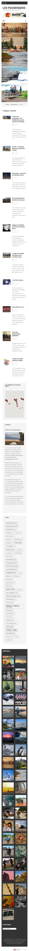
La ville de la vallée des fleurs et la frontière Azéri (18, 255)
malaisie (9, 579)
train (18, 93)
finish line (9, 556)
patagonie (9, 602)
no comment (12, 593)
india (8, 576)
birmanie (9, 539)
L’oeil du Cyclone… (18, 280)
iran (16, 576)
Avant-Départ (10, 536)
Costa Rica (5, 59)
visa (16, 636)
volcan (9, 639)
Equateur (18, 553)
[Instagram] (5, 3)
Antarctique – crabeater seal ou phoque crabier (12, 79)
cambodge (5, 93)
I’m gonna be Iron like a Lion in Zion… (14, 50)
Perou (9, 610)
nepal (20, 589)
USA (20, 45)
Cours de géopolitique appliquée (16, 333)
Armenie (9, 533)
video (4, 64)
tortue (12, 62)
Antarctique (6, 76)
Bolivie (18, 539)
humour (11, 573)
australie (18, 533)
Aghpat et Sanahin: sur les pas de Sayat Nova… (18, 226)
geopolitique (12, 566)
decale (10, 550)
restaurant (10, 613)
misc (10, 589)
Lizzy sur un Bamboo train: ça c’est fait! (13, 97)
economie (9, 553)
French (18, 949)
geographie (11, 563)
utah (24, 45)
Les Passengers (14, 8)
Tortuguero (19, 62)
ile (20, 573)
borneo (9, 543)
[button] (17, 406)
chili (18, 543)
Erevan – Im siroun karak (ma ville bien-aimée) (18, 148)
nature (12, 59)
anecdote (11, 523)
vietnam (10, 633)
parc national (6, 45)
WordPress (19, 943)
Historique (11, 569)
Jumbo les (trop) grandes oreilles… (18, 359)
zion (4, 47)
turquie (10, 620)
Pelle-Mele (14, 45)
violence (9, 636)
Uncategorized (11, 623)
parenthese (11, 599)
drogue (19, 549)
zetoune (15, 125)
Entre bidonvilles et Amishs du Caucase (18, 199)
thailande (9, 617)
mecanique (10, 582)
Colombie (10, 546)
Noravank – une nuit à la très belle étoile (19, 174)
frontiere (11, 559)
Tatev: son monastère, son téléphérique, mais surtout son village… (18, 119)
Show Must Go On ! (18, 307)
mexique (9, 586)
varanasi (5, 30)
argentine (10, 529)
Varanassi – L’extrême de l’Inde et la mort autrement (13, 34)
